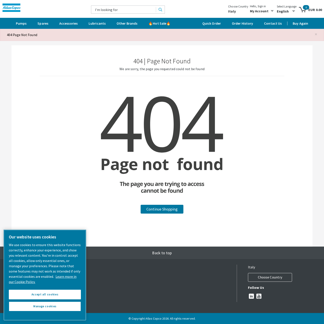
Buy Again (300, 23)
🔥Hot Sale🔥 (159, 23)
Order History (242, 23)
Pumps (21, 23)
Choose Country (238, 6)
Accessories (68, 23)
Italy (232, 11)
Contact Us (273, 23)
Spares (42, 23)
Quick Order (211, 23)
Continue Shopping (162, 209)
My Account (259, 11)
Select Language (287, 6)
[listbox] (287, 11)
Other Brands (127, 23)
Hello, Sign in (258, 6)
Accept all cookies (45, 294)
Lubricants (97, 23)
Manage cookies (44, 306)
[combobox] (123, 9)
